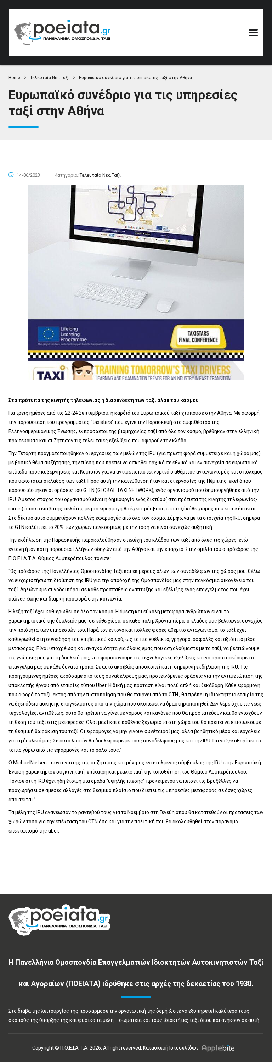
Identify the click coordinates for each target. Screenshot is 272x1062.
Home (14, 77)
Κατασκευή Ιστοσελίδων (171, 1048)
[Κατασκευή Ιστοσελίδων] (220, 1048)
